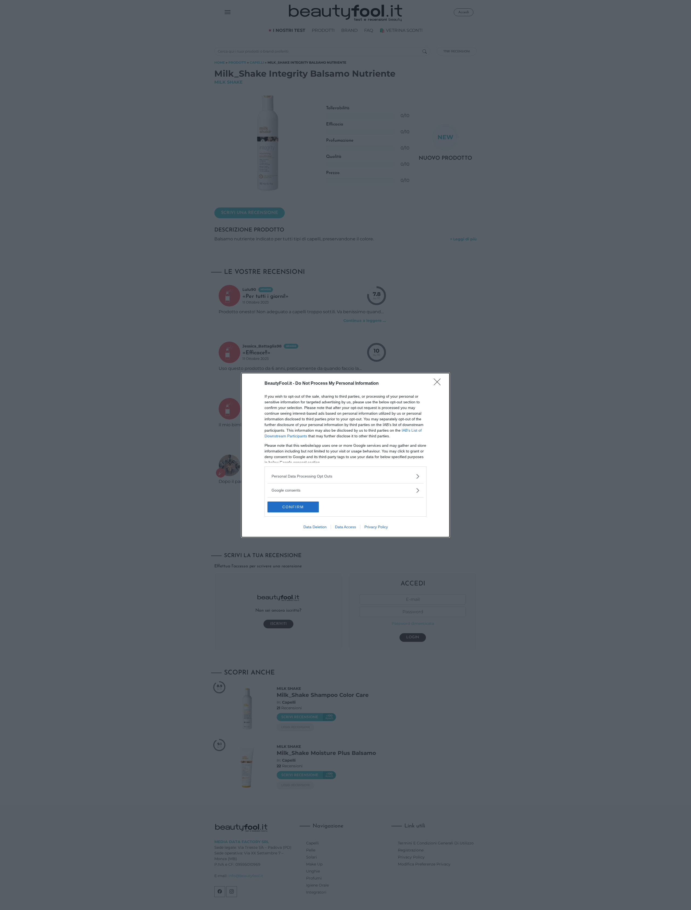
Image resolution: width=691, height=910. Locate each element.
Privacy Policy (376, 527)
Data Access (345, 527)
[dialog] (345, 455)
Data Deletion (315, 527)
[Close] (439, 384)
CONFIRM (293, 507)
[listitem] (345, 476)
